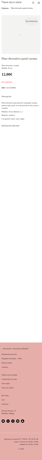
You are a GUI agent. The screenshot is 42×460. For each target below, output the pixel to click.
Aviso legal (6, 383)
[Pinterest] (17, 421)
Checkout (5, 404)
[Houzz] (22, 421)
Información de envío (9, 354)
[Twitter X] (8, 421)
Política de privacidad (9, 375)
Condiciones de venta (9, 379)
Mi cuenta (5, 395)
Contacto (5, 367)
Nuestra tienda (7, 363)
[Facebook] (3, 421)
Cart (3, 400)
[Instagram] (13, 421)
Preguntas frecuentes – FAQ (11, 358)
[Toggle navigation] (38, 2)
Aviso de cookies (8, 388)
